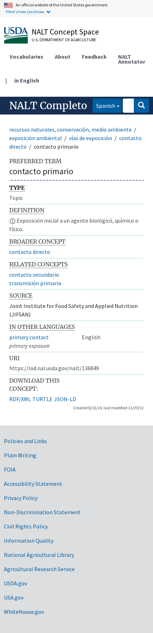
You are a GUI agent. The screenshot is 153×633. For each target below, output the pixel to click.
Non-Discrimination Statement (42, 512)
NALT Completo (48, 105)
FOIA (10, 469)
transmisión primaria (35, 283)
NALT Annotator (131, 59)
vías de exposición (90, 138)
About (62, 56)
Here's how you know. (25, 11)
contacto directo (29, 251)
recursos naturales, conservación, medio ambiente (70, 129)
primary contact (29, 337)
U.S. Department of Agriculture (64, 39)
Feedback (94, 56)
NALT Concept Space (65, 32)
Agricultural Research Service (39, 569)
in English (26, 80)
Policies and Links (25, 441)
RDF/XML (20, 399)
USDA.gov (15, 583)
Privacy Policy (20, 497)
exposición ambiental (35, 138)
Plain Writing (20, 455)
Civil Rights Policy (26, 526)
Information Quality (28, 540)
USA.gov (13, 597)
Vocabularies (26, 56)
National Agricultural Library (39, 554)
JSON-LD (65, 399)
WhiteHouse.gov (24, 611)
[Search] (141, 106)
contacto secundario (34, 274)
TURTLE (42, 399)
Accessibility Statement (33, 483)
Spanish (104, 105)
